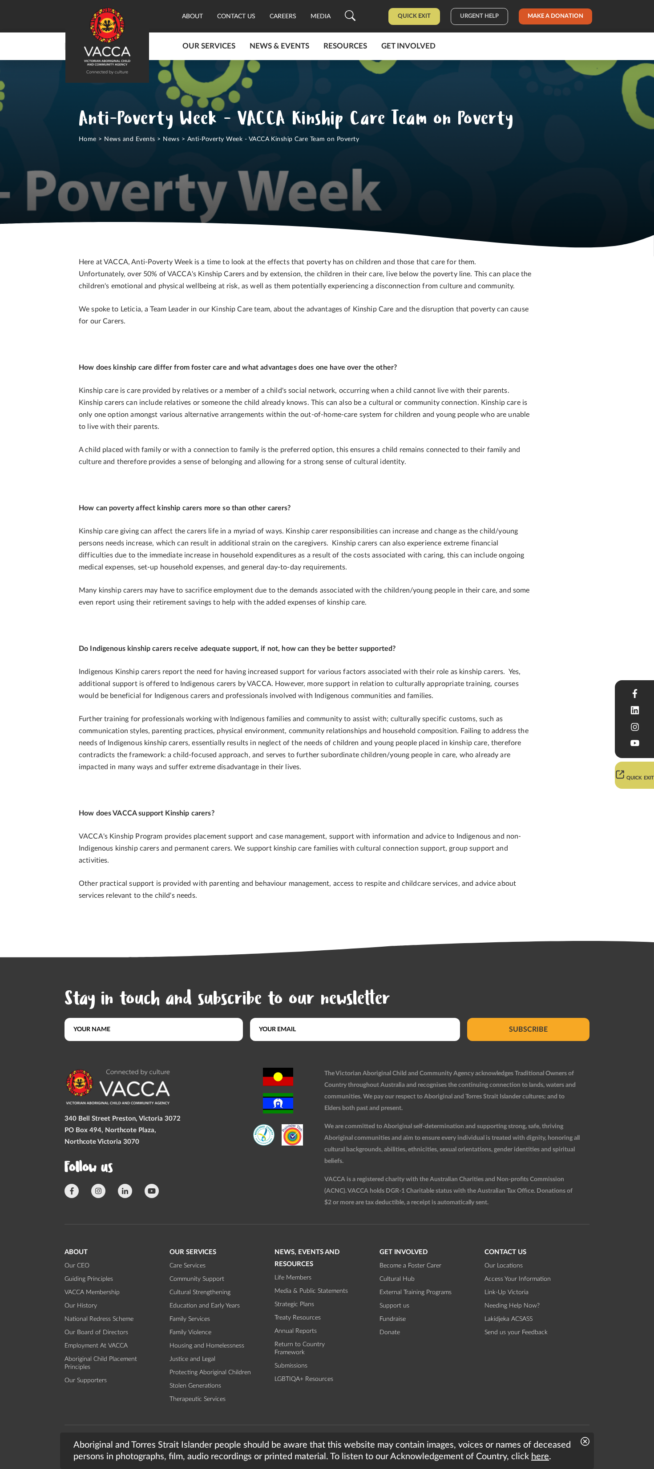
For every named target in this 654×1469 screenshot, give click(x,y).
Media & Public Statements (311, 1291)
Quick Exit (414, 16)
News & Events (279, 46)
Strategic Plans (294, 1304)
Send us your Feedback (516, 1332)
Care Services (188, 1266)
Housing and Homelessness (207, 1346)
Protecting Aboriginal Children (210, 1372)
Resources (345, 46)
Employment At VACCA (96, 1346)
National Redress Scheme (99, 1319)
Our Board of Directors (96, 1332)
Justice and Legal (192, 1359)
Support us (394, 1306)
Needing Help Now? (512, 1306)
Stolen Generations (195, 1386)
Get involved (408, 46)
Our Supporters (86, 1380)
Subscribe (528, 1029)
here (540, 1456)
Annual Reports (296, 1331)
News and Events (129, 139)
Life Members (293, 1278)
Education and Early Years (205, 1306)
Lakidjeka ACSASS (508, 1319)
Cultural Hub (397, 1279)
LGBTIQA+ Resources (304, 1379)
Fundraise (392, 1319)
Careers (283, 16)
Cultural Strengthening (200, 1292)
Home (88, 139)
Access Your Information (517, 1279)
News (171, 139)
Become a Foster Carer (410, 1266)
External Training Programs (415, 1292)
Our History (81, 1306)
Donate (389, 1332)
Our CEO (77, 1266)
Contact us (236, 16)
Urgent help (479, 16)
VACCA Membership (92, 1292)
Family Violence (190, 1332)
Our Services (208, 46)
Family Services (190, 1319)
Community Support (197, 1279)
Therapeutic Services (198, 1399)
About (192, 16)
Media (321, 16)
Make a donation (555, 16)
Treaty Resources (298, 1318)
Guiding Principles (89, 1279)
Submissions (291, 1366)
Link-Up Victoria (506, 1292)
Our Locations (503, 1266)
